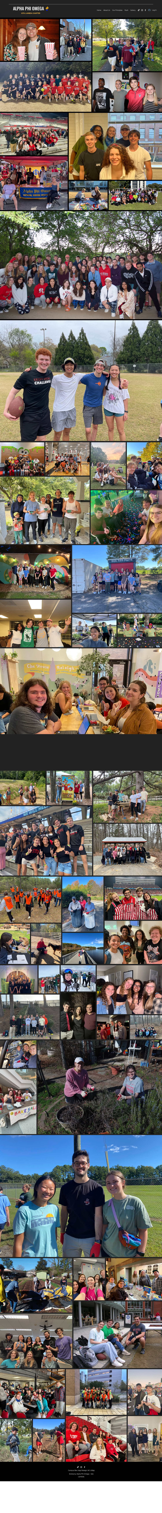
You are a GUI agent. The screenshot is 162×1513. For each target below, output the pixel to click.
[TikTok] (139, 10)
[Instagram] (142, 10)
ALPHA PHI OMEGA (28, 8)
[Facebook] (145, 10)
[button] (106, 10)
